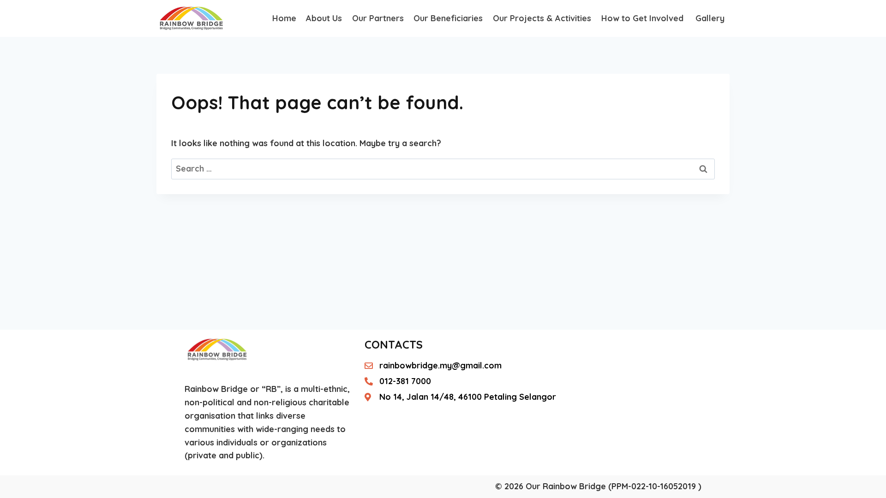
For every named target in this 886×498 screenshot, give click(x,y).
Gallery (709, 18)
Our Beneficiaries (448, 18)
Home (284, 18)
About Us (324, 18)
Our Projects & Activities (542, 18)
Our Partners (378, 18)
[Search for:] (443, 168)
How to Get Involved (643, 18)
